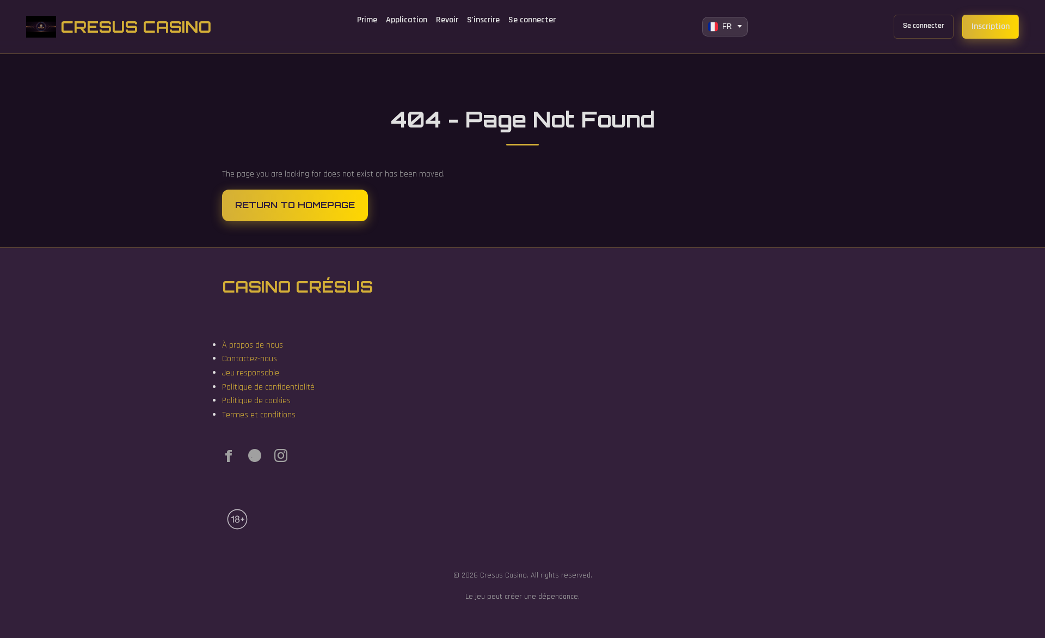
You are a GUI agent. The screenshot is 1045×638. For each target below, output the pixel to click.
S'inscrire (483, 20)
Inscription (991, 26)
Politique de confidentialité (268, 387)
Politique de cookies (256, 400)
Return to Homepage (295, 204)
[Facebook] (228, 458)
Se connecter (532, 20)
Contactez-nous (249, 358)
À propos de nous (252, 345)
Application (406, 20)
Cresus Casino (135, 27)
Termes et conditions (259, 415)
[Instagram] (280, 458)
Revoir (447, 20)
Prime (367, 20)
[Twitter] (254, 458)
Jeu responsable (250, 373)
